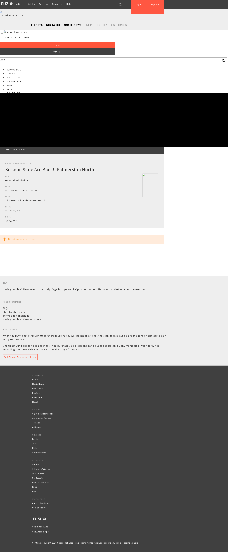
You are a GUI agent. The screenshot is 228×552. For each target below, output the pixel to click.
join (34, 443)
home (35, 379)
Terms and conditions (16, 315)
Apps (9, 85)
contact (36, 464)
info (34, 491)
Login (138, 4)
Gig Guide (53, 25)
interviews (37, 388)
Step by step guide (14, 312)
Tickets (37, 25)
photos (36, 393)
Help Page (51, 289)
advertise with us (41, 469)
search (122, 7)
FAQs (6, 308)
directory (37, 397)
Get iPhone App (40, 526)
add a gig (37, 427)
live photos (92, 25)
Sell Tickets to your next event (20, 357)
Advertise (44, 4)
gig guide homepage (42, 413)
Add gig (20, 4)
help (34, 448)
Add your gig (14, 69)
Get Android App (40, 531)
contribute (38, 478)
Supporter (57, 4)
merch (35, 402)
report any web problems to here (121, 542)
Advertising (14, 77)
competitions (39, 452)
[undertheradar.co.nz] (13, 15)
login (35, 439)
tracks (122, 25)
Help (68, 4)
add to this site (40, 482)
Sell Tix (31, 4)
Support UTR (14, 81)
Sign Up (155, 4)
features (109, 25)
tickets (36, 422)
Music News (73, 25)
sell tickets (38, 473)
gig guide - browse (41, 418)
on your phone (135, 335)
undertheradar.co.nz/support (129, 289)
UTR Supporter (40, 507)
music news (38, 384)
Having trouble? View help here (22, 319)
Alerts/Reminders (41, 503)
